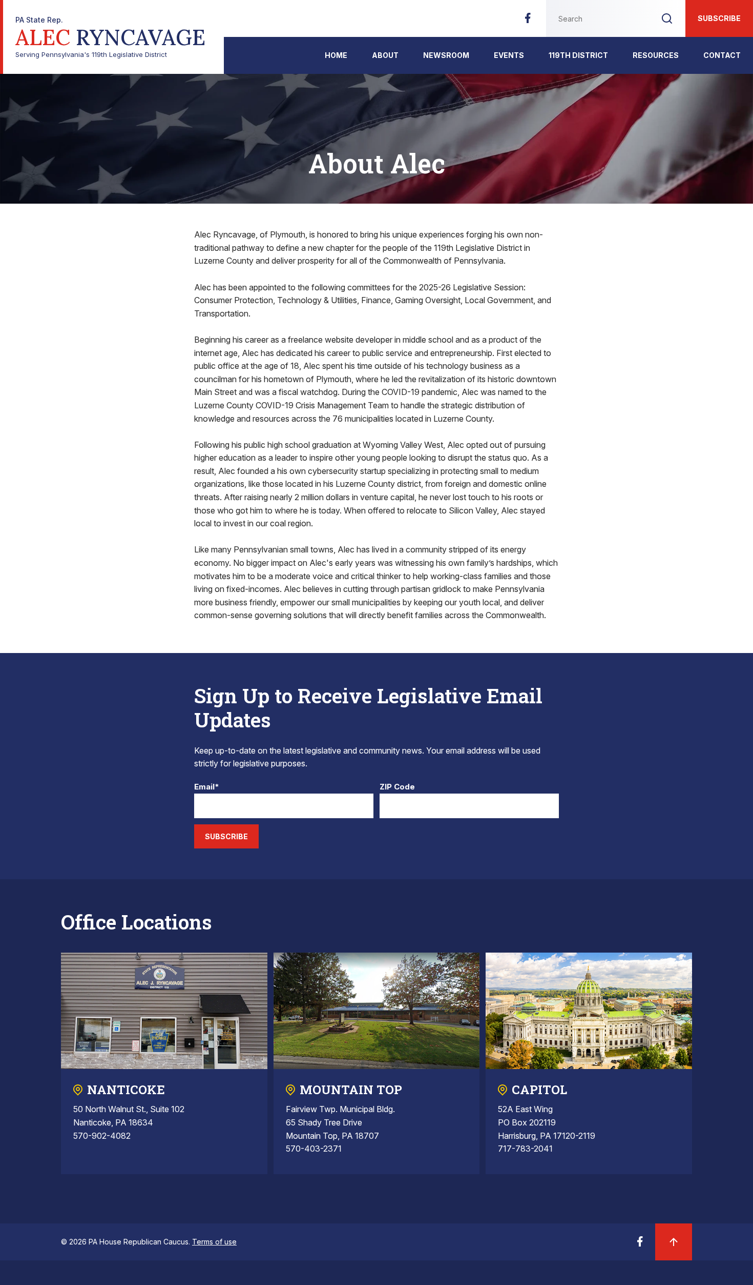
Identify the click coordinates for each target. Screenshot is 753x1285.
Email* (206, 787)
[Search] (667, 18)
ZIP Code (397, 787)
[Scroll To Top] (673, 1241)
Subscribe (719, 18)
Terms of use (214, 1241)
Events (509, 55)
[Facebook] (527, 21)
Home (336, 55)
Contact (722, 55)
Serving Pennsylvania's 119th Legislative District (110, 37)
